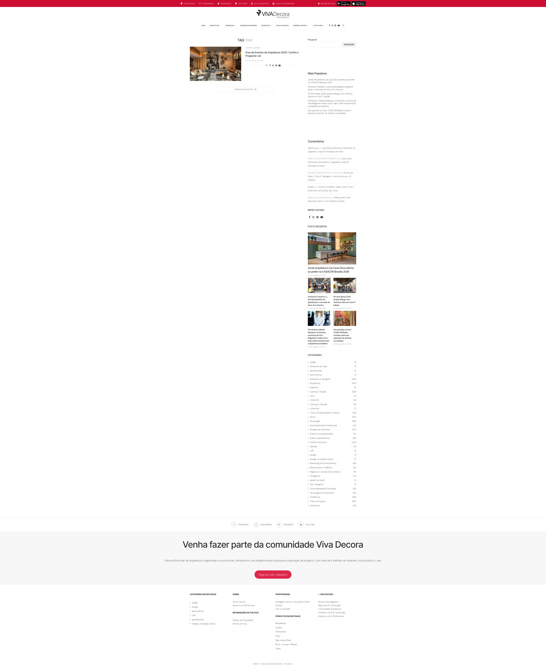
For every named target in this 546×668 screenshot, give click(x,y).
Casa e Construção (285, 3)
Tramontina (281, 631)
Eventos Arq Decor (333, 442)
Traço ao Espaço (282, 25)
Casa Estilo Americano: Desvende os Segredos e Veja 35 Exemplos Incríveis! (330, 162)
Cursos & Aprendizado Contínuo (333, 412)
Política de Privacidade (243, 620)
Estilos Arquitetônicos (333, 438)
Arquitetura (214, 25)
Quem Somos (239, 601)
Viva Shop (242, 3)
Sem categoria (333, 484)
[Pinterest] (335, 25)
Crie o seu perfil (283, 609)
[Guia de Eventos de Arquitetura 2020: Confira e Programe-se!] (215, 64)
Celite (278, 648)
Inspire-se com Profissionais (331, 616)
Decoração (265, 25)
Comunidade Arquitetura (329, 609)
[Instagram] (332, 25)
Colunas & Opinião (333, 404)
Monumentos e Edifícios (333, 467)
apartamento (333, 370)
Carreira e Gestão (299, 25)
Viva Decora (189, 3)
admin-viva (313, 148)
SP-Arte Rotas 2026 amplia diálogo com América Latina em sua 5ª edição (344, 300)
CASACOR (333, 400)
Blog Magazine (261, 3)
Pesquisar (312, 39)
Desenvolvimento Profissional (333, 425)
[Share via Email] (280, 65)
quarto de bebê (333, 480)
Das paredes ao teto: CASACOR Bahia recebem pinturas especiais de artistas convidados (329, 112)
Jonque (311, 186)
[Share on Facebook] (270, 65)
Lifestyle (333, 446)
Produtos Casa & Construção (331, 612)
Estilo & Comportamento (333, 433)
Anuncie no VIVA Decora (243, 605)
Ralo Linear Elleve (283, 640)
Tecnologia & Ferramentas (333, 492)
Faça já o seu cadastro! (273, 575)
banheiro (333, 387)
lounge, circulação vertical (333, 459)
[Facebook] (329, 25)
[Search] (343, 25)
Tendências (229, 25)
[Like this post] (266, 65)
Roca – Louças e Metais (286, 644)
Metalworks (281, 623)
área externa (333, 374)
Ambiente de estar (333, 366)
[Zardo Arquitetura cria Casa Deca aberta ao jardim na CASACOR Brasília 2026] (332, 248)
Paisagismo (333, 476)
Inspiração (226, 3)
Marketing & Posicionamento (333, 463)
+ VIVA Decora (318, 25)
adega (333, 362)
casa (333, 395)
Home (203, 25)
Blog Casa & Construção (329, 605)
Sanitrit (279, 627)
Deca (278, 636)
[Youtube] (339, 25)
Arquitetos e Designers (333, 379)
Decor (333, 417)
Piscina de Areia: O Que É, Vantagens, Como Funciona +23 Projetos (330, 176)
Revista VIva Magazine (328, 601)
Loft (333, 450)
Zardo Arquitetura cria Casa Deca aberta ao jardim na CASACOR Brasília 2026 (331, 81)
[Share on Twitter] (273, 65)
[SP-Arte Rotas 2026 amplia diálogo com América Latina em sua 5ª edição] (344, 285)
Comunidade (208, 3)
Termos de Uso (240, 623)
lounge (333, 454)
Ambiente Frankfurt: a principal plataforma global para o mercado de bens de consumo (330, 88)
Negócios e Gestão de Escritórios (333, 471)
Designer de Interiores (248, 25)
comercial (333, 408)
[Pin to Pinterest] (276, 65)
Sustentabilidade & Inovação (333, 488)
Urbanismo (333, 505)
